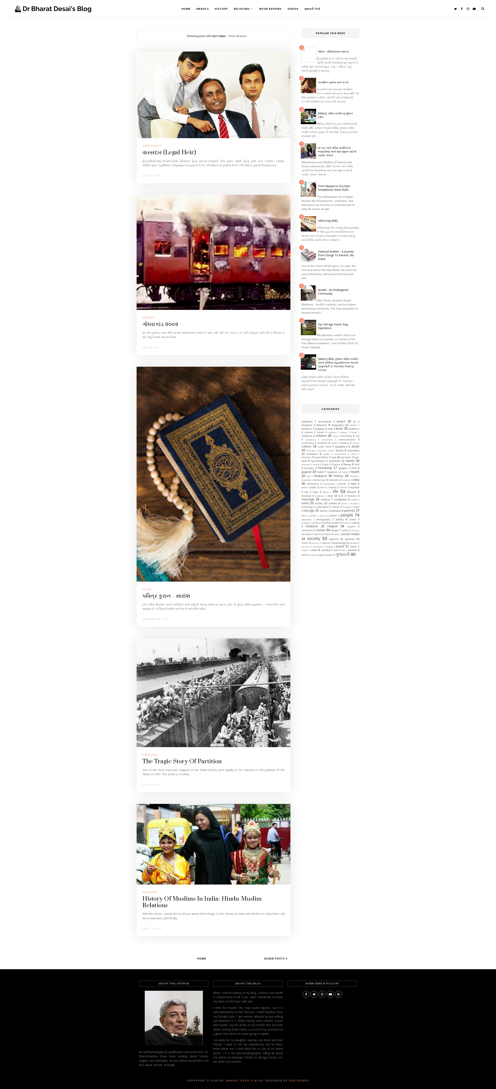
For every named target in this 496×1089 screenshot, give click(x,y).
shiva (328, 534)
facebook (334, 460)
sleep (336, 534)
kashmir (343, 487)
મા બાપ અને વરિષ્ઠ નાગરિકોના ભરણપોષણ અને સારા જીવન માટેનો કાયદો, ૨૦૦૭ (337, 151)
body (330, 429)
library (326, 492)
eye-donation (318, 461)
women (352, 550)
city (357, 436)
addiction (307, 421)
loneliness (319, 496)
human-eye (319, 480)
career (320, 432)
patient (333, 515)
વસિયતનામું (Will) (328, 220)
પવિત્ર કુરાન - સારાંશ (166, 596)
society (313, 538)
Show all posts (237, 36)
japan (313, 487)
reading (355, 523)
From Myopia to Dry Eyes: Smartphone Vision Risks (334, 187)
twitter (353, 546)
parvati (323, 516)
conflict (334, 443)
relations (312, 526)
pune (346, 523)
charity (353, 432)
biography (338, 425)
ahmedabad (324, 421)
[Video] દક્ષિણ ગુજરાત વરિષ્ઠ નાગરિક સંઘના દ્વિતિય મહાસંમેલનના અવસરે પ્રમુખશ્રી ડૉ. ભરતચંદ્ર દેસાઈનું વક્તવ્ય (338, 364)
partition (313, 516)
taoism (326, 543)
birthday (353, 425)
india (356, 480)
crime (355, 443)
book (339, 428)
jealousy (323, 487)
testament (317, 547)
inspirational (328, 484)
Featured (305, 464)
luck (340, 496)
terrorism (305, 547)
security (305, 534)
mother (333, 503)
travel (340, 546)
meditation (340, 499)
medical (325, 499)
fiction (325, 464)
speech (333, 539)
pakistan (336, 510)
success (315, 543)
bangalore (306, 425)
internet (342, 484)
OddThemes (299, 1080)
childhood (306, 436)
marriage (307, 499)
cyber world (324, 446)
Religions (242, 8)
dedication (311, 450)
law (306, 492)
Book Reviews (270, 8)
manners (352, 496)
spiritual (349, 539)
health (355, 472)
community (307, 443)
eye (334, 457)
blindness (306, 429)
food (357, 464)
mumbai (353, 503)
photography (323, 519)
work (304, 555)
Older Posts (275, 958)
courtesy (344, 443)
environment (340, 454)
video (314, 550)
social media (350, 534)
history (338, 476)
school (354, 530)
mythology (307, 507)
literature (306, 496)
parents (349, 510)
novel (356, 507)
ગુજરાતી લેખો (312, 8)
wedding (325, 550)
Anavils (202, 8)
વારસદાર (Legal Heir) (169, 152)
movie (344, 503)
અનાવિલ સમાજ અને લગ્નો (333, 82)
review (320, 530)
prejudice (305, 523)
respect (351, 526)
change (343, 432)
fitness (347, 464)
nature (335, 507)
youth (329, 555)
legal (315, 492)
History (221, 8)
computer (322, 443)
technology (339, 542)
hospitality (306, 480)
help (308, 476)
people (347, 515)
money (319, 503)
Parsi (303, 516)
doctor (340, 450)
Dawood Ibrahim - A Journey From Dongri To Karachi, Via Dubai (336, 255)
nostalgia (347, 507)
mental (354, 499)
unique (304, 550)
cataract (332, 432)
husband (346, 480)
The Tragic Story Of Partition (182, 761)
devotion (323, 450)
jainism (304, 487)
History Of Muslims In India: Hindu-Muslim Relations (202, 902)
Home (186, 8)
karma (332, 487)
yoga (320, 555)
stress (304, 543)
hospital (353, 476)
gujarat (148, 317)
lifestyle (351, 491)
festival (316, 464)
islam (146, 589)
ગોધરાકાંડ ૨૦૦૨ (160, 324)
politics (340, 519)
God (353, 468)
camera (308, 432)
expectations (321, 457)
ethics (353, 454)
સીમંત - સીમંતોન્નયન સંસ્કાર (333, 51)
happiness (332, 472)
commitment (327, 440)
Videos (293, 8)
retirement (307, 530)
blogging (320, 429)
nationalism (322, 507)
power (353, 519)
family (350, 461)
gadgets (342, 468)
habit (320, 471)
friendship (325, 468)
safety (344, 530)
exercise (306, 457)
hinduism (149, 754)
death (355, 446)
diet (331, 450)
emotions (312, 453)
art (354, 421)
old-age (309, 510)
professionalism (332, 523)
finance (336, 464)
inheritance (313, 484)
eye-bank (346, 457)
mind (304, 503)
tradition (329, 547)
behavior (321, 425)
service (317, 534)
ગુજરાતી (342, 554)
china (335, 436)
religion (332, 526)
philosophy (306, 519)
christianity (151, 145)
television (353, 543)
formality (309, 468)
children (321, 436)
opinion (324, 511)
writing (313, 555)
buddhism (354, 429)
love (330, 495)
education (353, 450)
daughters (341, 446)
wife (336, 550)
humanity (334, 480)
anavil (341, 421)
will (343, 550)
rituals (334, 530)
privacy (317, 523)
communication (347, 439)
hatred (345, 472)
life (335, 491)
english (326, 454)
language (354, 487)
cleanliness (310, 440)
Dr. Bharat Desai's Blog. (242, 1080)
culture (306, 446)
